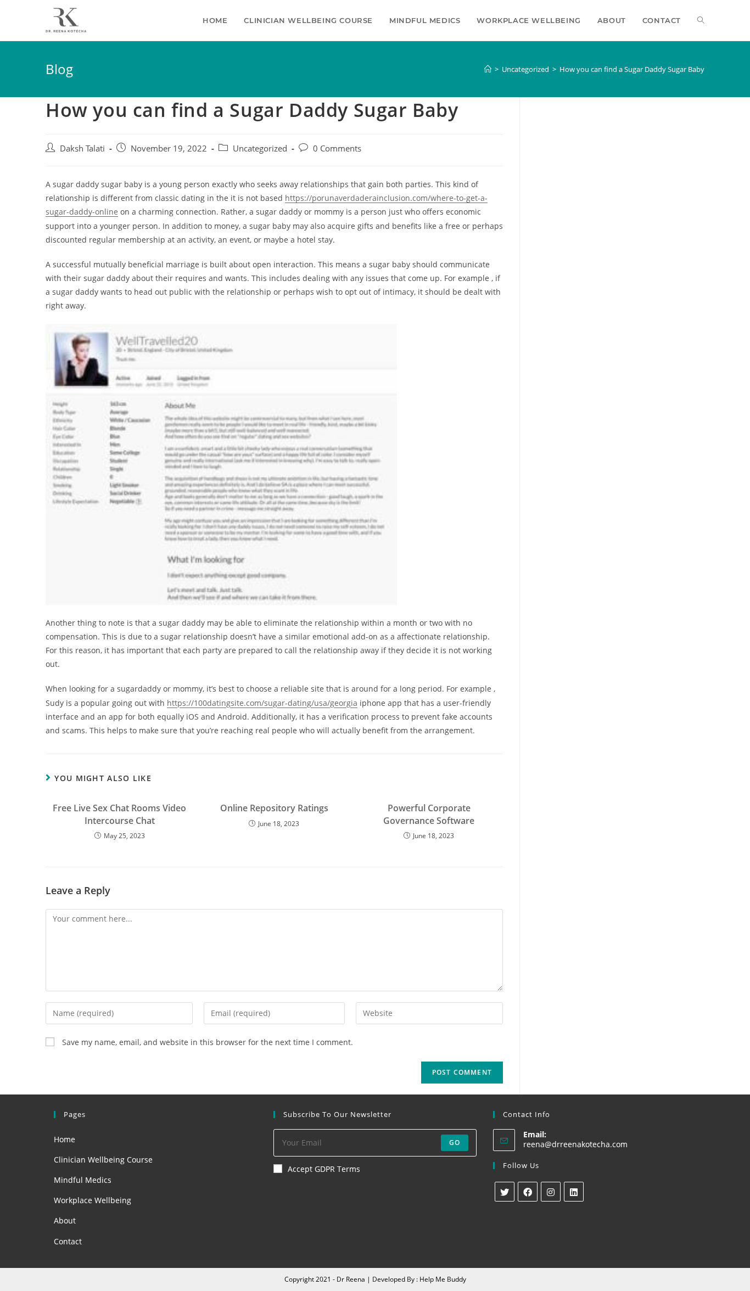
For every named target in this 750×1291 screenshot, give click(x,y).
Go (454, 1142)
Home (64, 1139)
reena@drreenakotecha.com (575, 1144)
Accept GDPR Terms (324, 1169)
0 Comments (337, 148)
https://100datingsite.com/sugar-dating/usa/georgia (262, 703)
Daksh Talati (82, 148)
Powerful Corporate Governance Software (428, 814)
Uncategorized (260, 148)
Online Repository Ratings (274, 808)
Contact (68, 1241)
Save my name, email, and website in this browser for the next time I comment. (207, 1042)
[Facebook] (528, 1192)
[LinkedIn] (574, 1192)
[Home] (487, 69)
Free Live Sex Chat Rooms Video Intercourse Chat (119, 814)
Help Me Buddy (442, 1279)
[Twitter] (504, 1192)
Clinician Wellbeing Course (103, 1159)
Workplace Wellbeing (92, 1200)
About (65, 1220)
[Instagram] (551, 1192)
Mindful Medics (82, 1180)
